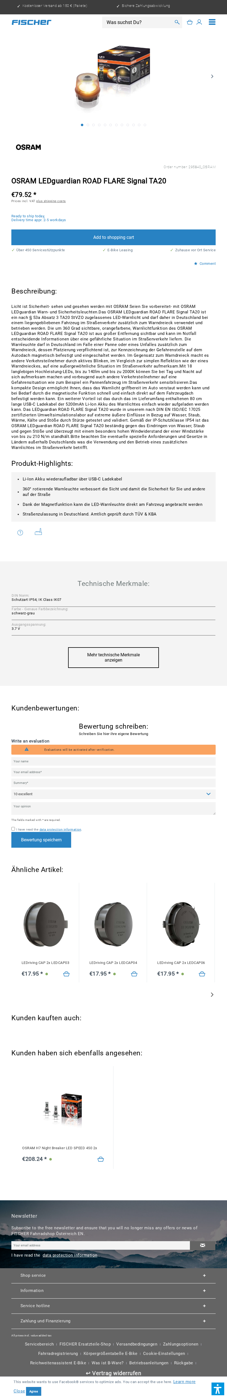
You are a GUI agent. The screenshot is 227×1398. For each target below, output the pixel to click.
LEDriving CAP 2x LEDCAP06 (181, 963)
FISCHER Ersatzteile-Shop (85, 1344)
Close (19, 1391)
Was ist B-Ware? (108, 1362)
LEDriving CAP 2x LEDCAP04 (113, 963)
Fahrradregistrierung (58, 1353)
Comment (207, 264)
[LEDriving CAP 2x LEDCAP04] (113, 924)
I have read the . (49, 829)
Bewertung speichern (41, 839)
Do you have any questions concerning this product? (24, 532)
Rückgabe (183, 1362)
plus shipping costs (51, 201)
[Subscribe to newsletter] (202, 1245)
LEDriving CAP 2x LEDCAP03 (45, 963)
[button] (217, 1389)
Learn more (184, 1381)
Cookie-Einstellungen (164, 1353)
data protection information (60, 829)
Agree (33, 1391)
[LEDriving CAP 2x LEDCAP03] (46, 924)
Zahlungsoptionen (180, 1344)
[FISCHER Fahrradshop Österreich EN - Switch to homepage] (31, 22)
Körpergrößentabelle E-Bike (111, 1353)
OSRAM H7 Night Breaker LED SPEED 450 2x (59, 1148)
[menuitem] (212, 22)
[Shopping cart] (190, 22)
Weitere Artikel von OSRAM (40, 532)
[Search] (177, 22)
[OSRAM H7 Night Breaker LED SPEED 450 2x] (63, 1110)
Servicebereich (39, 1344)
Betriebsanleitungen (149, 1362)
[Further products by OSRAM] (28, 147)
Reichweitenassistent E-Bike (58, 1362)
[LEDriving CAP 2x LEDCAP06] (181, 924)
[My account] (199, 22)
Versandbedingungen (136, 1344)
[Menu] (212, 22)
